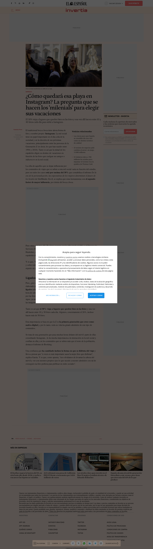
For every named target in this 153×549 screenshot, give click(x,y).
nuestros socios (72, 257)
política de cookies (94, 271)
